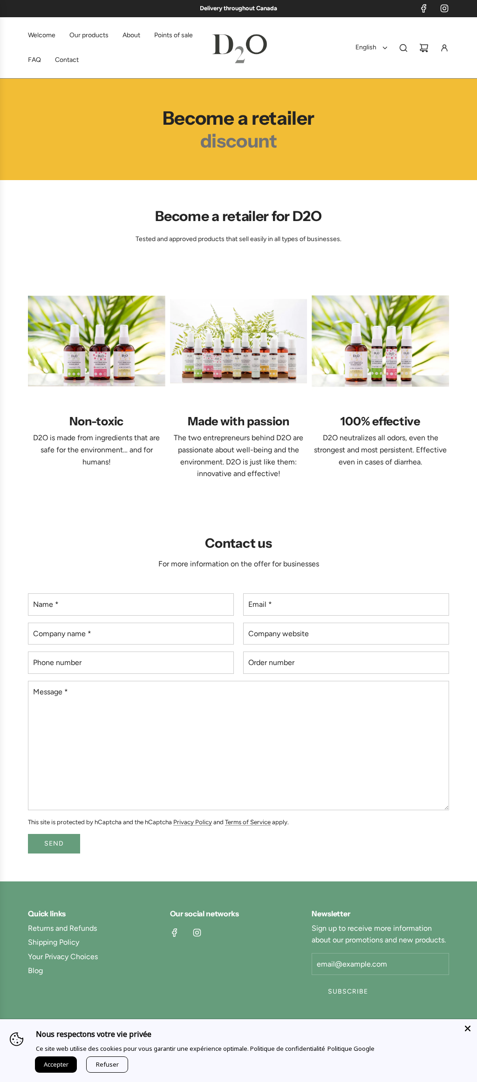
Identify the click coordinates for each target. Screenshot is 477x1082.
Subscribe (348, 991)
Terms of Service (248, 822)
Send (54, 843)
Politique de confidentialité (287, 1048)
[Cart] (424, 48)
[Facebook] (424, 8)
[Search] (403, 48)
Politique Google (351, 1048)
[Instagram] (444, 8)
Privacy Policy (192, 822)
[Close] (467, 1028)
